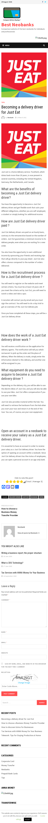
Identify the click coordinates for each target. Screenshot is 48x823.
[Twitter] (45, 1)
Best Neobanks (17, 24)
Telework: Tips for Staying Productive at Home (21, 735)
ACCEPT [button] (27, 819)
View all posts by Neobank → (29, 533)
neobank (34, 497)
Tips (3, 102)
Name (4, 632)
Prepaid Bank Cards (9, 773)
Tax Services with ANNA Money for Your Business (23, 572)
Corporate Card (7, 761)
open (41, 497)
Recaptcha (5, 672)
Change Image (24, 682)
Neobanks (5, 769)
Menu (7, 45)
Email (4, 642)
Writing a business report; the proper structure (21, 553)
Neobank (11, 118)
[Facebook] (43, 1)
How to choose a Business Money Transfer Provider (23, 723)
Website (4, 653)
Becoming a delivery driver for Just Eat (17, 719)
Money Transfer (8, 765)
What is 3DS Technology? (12, 562)
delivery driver (15, 497)
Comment (5, 600)
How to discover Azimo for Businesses (17, 727)
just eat (26, 497)
